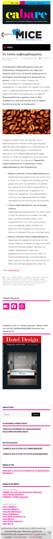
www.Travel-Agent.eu (13, 521)
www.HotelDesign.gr (12, 511)
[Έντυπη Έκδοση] (6, 306)
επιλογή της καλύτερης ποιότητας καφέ (17, 281)
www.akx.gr (8, 524)
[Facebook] (14, 306)
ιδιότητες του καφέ (40, 281)
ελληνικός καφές (39, 279)
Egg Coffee (40, 277)
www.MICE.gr (8, 519)
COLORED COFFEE (29, 277)
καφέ (15, 283)
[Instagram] (22, 306)
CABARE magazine (11, 58)
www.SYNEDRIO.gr (11, 514)
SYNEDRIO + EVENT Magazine (15, 497)
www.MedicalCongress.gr (14, 516)
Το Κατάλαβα (35, 537)
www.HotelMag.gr (11, 509)
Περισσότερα (19, 537)
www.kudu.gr (14, 270)
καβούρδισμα (8, 283)
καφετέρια (34, 283)
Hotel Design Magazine (13, 494)
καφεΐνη (21, 283)
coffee (7, 277)
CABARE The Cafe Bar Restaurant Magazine (22, 492)
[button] (10, 47)
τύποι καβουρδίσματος (26, 285)
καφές (27, 283)
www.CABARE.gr (10, 507)
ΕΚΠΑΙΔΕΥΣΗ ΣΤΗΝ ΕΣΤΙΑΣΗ (22, 279)
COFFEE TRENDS (16, 277)
